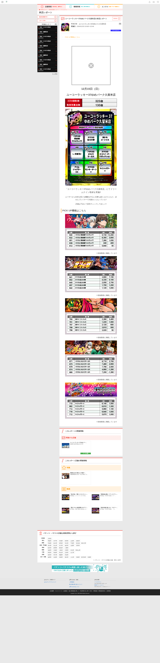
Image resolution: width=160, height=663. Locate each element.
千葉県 (72, 543)
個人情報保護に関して (74, 591)
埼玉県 (66, 543)
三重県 (66, 547)
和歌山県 (78, 550)
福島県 (78, 540)
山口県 (72, 552)
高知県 (66, 554)
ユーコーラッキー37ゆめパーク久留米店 (92, 24)
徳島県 (49, 554)
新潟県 (49, 545)
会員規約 (65, 591)
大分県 (72, 557)
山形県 (72, 540)
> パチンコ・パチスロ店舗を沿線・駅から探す (107, 560)
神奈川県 (83, 543)
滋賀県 (49, 550)
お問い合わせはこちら (74, 586)
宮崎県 (78, 557)
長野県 (78, 545)
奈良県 (72, 550)
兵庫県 (66, 550)
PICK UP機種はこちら (72, 37)
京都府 (55, 550)
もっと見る (54, 73)
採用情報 (109, 591)
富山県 (55, 545)
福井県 (66, 545)
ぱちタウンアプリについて (50, 582)
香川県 (55, 554)
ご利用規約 (71, 582)
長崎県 (61, 557)
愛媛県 (61, 554)
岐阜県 (49, 547)
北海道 (49, 538)
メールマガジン (97, 582)
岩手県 (55, 540)
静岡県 (55, 547)
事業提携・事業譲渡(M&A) (99, 591)
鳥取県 (49, 552)
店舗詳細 (115, 18)
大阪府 (61, 550)
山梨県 (72, 545)
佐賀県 (55, 557)
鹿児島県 (83, 557)
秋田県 (66, 540)
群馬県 (61, 543)
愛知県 (61, 547)
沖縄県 (89, 557)
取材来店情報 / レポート (54, 9)
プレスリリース (58, 591)
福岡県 (49, 557)
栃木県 (55, 543)
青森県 (49, 540)
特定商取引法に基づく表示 (86, 591)
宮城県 (61, 540)
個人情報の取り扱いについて (75, 584)
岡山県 (61, 552)
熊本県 (66, 557)
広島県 (66, 552)
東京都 (78, 543)
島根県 (55, 552)
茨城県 (49, 543)
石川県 (61, 545)
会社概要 (52, 591)
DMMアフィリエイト (99, 585)
